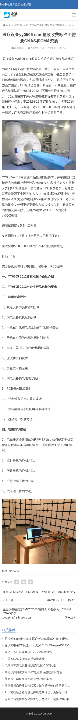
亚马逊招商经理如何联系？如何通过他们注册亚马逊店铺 (40, 685)
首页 (8, 24)
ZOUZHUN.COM (43, 713)
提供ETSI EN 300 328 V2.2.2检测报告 (28, 652)
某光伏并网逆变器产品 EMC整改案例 (28, 678)
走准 (30, 713)
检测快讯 (18, 24)
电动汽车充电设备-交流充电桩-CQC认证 (30, 665)
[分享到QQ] (16, 582)
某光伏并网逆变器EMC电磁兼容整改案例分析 (33, 672)
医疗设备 (8, 58)
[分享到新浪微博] (30, 582)
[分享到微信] (23, 582)
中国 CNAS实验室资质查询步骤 (25, 658)
